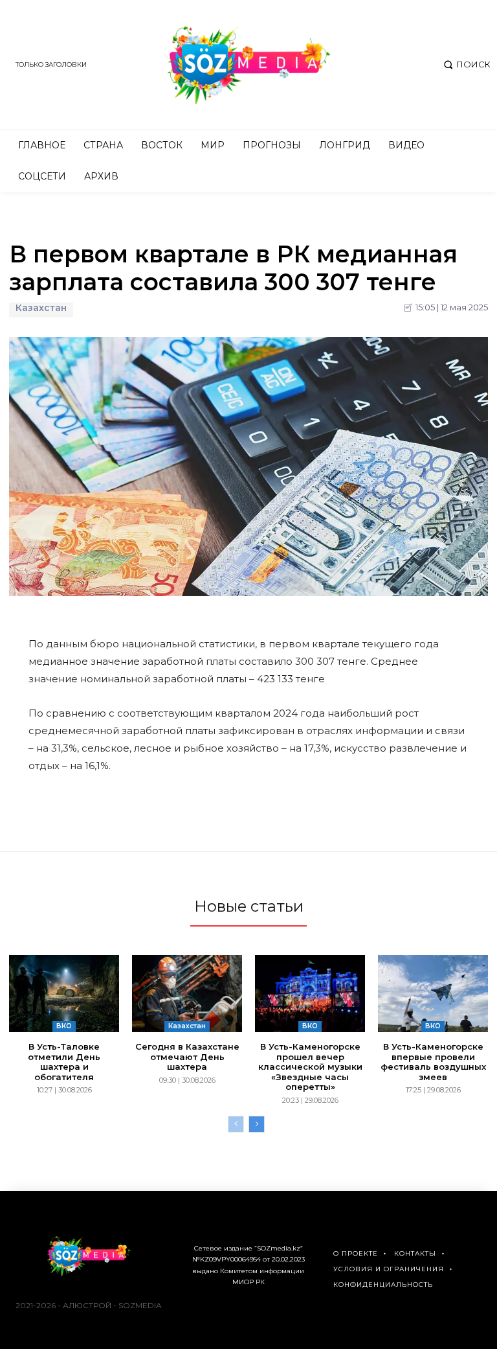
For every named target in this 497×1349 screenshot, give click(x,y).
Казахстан (41, 308)
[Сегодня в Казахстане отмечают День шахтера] (187, 993)
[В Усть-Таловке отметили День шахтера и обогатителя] (64, 993)
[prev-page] (236, 1124)
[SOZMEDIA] (248, 65)
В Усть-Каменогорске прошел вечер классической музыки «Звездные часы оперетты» (310, 1066)
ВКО (64, 1026)
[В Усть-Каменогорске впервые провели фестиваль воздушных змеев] (433, 993)
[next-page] (256, 1124)
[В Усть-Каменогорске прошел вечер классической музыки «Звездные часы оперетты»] (310, 993)
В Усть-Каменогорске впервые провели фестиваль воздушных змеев (433, 1061)
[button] (466, 64)
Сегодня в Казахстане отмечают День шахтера (187, 1056)
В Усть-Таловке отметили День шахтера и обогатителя (64, 1061)
